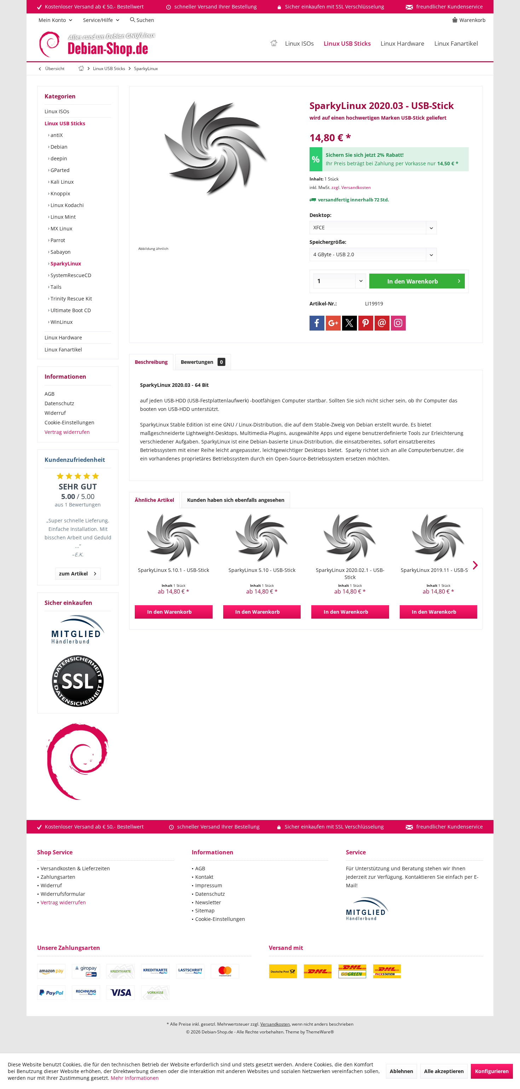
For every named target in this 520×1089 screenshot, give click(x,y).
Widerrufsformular (63, 893)
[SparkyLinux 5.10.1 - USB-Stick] (174, 538)
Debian (58, 146)
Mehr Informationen (135, 1077)
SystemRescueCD (70, 275)
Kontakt (204, 876)
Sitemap (205, 910)
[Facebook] (317, 323)
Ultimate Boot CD (70, 310)
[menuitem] (470, 20)
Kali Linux (61, 181)
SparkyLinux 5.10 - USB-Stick (262, 570)
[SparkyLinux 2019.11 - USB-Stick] (439, 538)
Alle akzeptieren (444, 1071)
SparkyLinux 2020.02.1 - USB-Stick (350, 573)
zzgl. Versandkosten (351, 187)
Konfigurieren (492, 1071)
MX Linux (60, 228)
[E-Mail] (382, 323)
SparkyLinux (65, 263)
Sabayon (60, 251)
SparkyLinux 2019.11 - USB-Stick (438, 570)
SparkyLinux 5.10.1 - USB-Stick (173, 570)
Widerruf (55, 412)
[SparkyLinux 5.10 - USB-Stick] (262, 538)
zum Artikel (73, 573)
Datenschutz (59, 403)
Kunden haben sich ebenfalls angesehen (235, 500)
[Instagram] (398, 323)
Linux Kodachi (66, 205)
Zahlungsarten (58, 876)
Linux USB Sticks (65, 123)
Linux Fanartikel (63, 349)
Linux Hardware (63, 337)
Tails (55, 286)
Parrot (57, 240)
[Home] (273, 44)
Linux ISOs (57, 111)
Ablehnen (401, 1071)
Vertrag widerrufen (67, 432)
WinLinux (61, 322)
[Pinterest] (365, 323)
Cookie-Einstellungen (69, 422)
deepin (58, 158)
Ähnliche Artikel (154, 500)
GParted (59, 170)
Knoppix (59, 193)
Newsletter (208, 902)
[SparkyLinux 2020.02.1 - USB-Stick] (350, 538)
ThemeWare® (320, 1032)
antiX (56, 135)
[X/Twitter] (349, 323)
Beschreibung (151, 362)
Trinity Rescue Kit (70, 298)
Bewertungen (202, 362)
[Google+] (333, 323)
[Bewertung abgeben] (389, 128)
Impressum (208, 885)
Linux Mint (62, 216)
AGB (49, 393)
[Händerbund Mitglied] (78, 629)
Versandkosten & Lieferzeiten (75, 868)
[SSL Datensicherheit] (78, 681)
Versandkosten (275, 1024)
